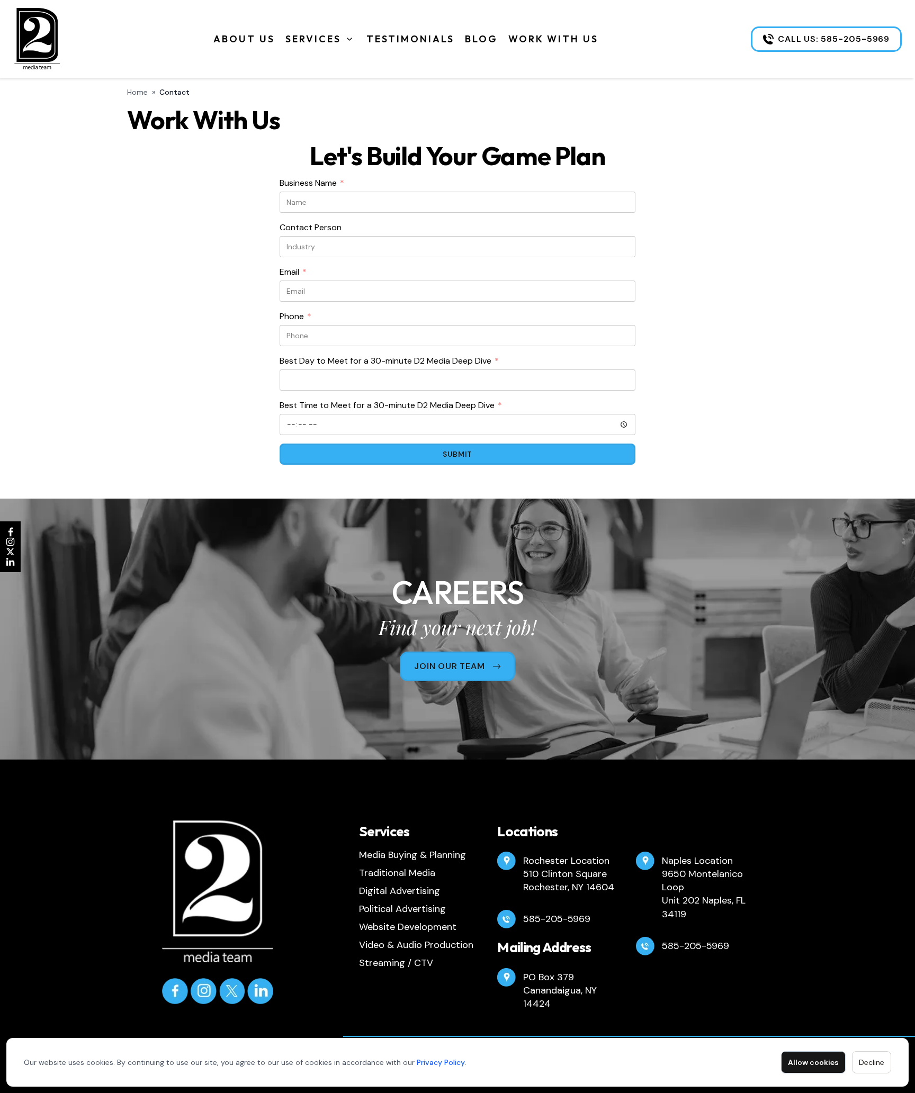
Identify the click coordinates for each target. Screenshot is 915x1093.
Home (137, 92)
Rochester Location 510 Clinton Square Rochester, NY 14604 (568, 873)
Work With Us (553, 39)
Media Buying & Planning (412, 854)
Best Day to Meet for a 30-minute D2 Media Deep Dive (389, 361)
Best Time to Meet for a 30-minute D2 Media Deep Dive (391, 406)
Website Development (407, 926)
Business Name (312, 183)
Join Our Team (449, 666)
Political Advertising (402, 908)
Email (293, 272)
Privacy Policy (441, 1062)
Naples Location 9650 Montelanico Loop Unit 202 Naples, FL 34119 (704, 887)
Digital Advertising (399, 890)
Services (313, 39)
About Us (244, 39)
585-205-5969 (556, 919)
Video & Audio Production (416, 944)
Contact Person (311, 227)
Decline (871, 1062)
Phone (295, 317)
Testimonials (410, 39)
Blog (481, 39)
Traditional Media (397, 872)
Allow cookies (813, 1062)
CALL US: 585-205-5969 (834, 38)
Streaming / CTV (396, 962)
